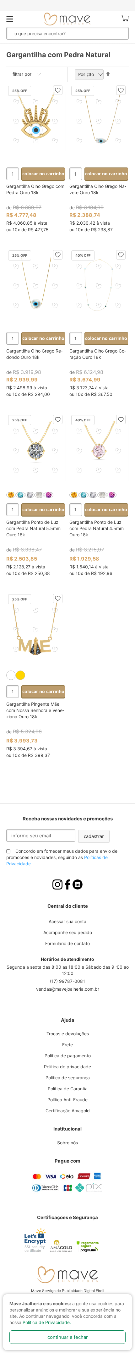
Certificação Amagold (68, 1110)
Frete (67, 1044)
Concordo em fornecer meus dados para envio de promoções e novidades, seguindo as (61, 857)
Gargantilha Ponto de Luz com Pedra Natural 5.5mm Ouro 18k (33, 528)
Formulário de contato (67, 943)
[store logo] (67, 19)
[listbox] (36, 495)
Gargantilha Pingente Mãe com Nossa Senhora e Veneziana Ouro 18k (35, 710)
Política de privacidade (67, 1066)
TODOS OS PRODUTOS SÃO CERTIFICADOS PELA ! (67, 5)
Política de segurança (68, 1077)
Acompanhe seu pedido (67, 932)
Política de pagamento (68, 1055)
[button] (57, 90)
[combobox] (57, 33)
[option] (11, 495)
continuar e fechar (67, 1337)
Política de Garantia (68, 1088)
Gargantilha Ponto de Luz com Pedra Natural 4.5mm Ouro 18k (96, 528)
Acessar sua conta (67, 921)
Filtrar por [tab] (22, 74)
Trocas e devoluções (67, 1033)
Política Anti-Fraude (67, 1099)
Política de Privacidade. (47, 1322)
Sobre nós (67, 1142)
